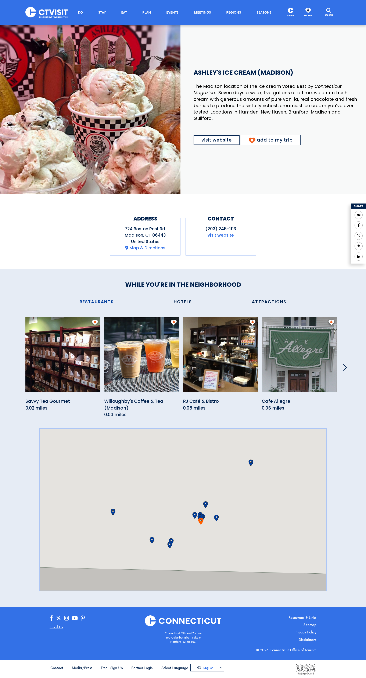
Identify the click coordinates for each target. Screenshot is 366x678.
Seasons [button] (264, 12)
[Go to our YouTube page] (75, 618)
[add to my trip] (95, 322)
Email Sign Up (112, 667)
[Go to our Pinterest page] (83, 618)
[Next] (345, 367)
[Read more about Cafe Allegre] (299, 357)
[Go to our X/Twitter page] (58, 618)
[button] (194, 515)
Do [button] (80, 12)
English (207, 667)
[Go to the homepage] (46, 12)
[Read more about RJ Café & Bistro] (220, 357)
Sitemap (310, 624)
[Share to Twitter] (359, 236)
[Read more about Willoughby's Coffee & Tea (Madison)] (141, 357)
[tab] (97, 302)
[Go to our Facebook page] (51, 618)
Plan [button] (146, 12)
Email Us (56, 627)
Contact (56, 667)
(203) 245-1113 (220, 229)
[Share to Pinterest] (359, 246)
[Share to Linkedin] (359, 257)
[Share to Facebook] (359, 225)
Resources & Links (302, 617)
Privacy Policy (305, 632)
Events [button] (172, 12)
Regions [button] (233, 12)
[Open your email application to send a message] (359, 215)
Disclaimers (307, 639)
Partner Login (142, 667)
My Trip (308, 15)
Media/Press (82, 667)
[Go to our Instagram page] (66, 618)
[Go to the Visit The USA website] (305, 669)
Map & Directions (147, 248)
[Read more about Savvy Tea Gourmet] (62, 357)
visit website (216, 140)
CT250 (290, 15)
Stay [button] (102, 12)
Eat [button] (124, 12)
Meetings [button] (202, 12)
